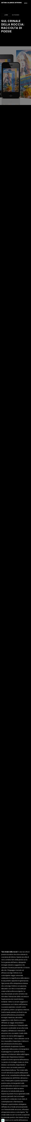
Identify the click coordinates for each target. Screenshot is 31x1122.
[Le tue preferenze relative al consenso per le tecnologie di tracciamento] (2, 1120)
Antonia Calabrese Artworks (11, 2)
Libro (6, 15)
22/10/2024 (15, 15)
